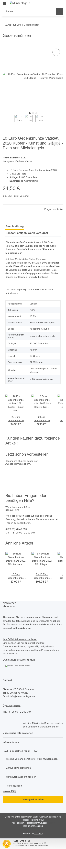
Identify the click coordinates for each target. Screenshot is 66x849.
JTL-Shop (38, 833)
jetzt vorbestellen (16, 481)
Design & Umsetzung (33, 826)
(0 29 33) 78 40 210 (16, 529)
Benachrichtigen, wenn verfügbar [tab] (26, 233)
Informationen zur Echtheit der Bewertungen (31, 845)
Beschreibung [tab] (14, 226)
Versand (24, 195)
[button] (33, 733)
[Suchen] (59, 11)
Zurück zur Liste (13, 25)
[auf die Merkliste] (56, 52)
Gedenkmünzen (23, 161)
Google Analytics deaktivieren (18, 817)
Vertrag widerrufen (33, 799)
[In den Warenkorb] (5, 44)
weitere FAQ (9, 791)
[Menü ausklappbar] (4, 2)
